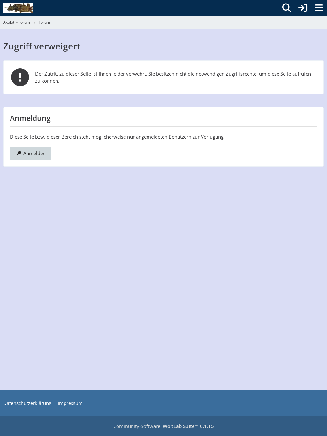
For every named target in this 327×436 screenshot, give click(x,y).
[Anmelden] (302, 8)
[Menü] (318, 8)
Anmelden (34, 153)
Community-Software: (163, 426)
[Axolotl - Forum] (18, 8)
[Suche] (286, 8)
